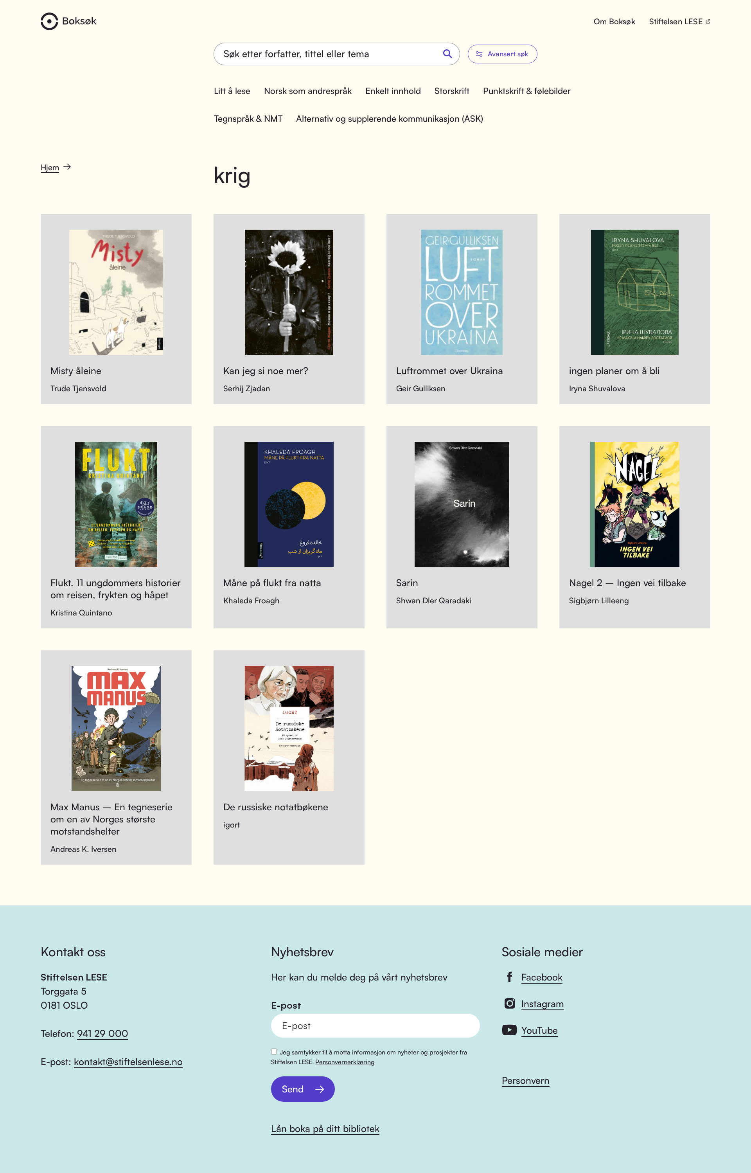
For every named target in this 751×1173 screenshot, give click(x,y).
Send (293, 1089)
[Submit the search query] (447, 54)
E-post (286, 1005)
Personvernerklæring (345, 1062)
